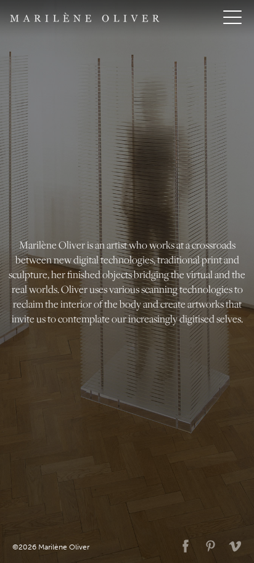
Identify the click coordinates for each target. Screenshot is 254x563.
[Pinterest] (208, 543)
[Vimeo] (232, 543)
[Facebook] (183, 543)
